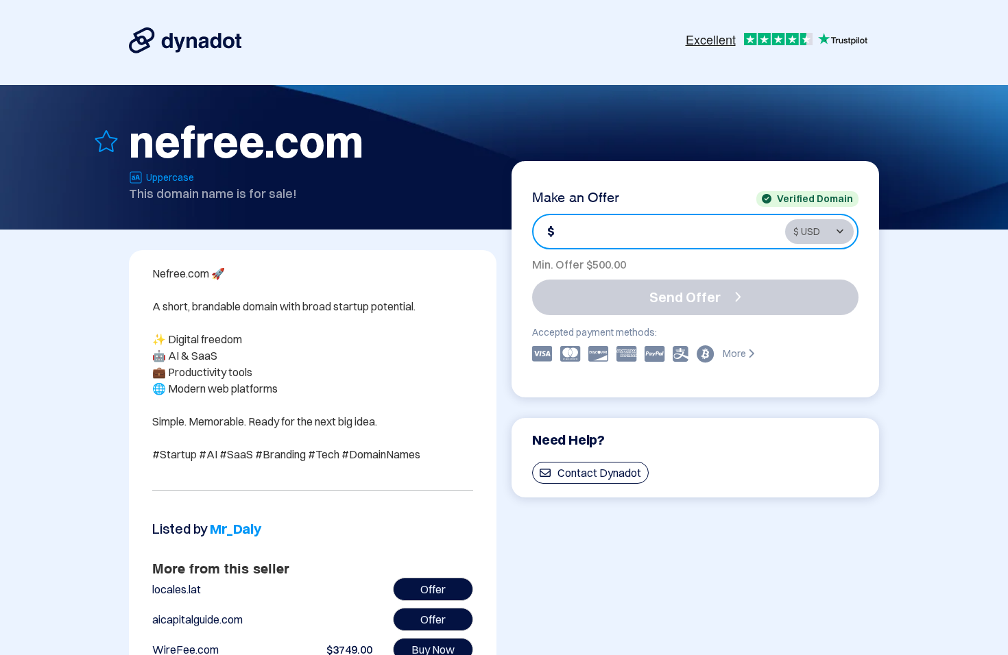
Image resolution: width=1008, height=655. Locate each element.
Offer (433, 589)
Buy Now (433, 649)
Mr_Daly (235, 528)
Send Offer (685, 297)
